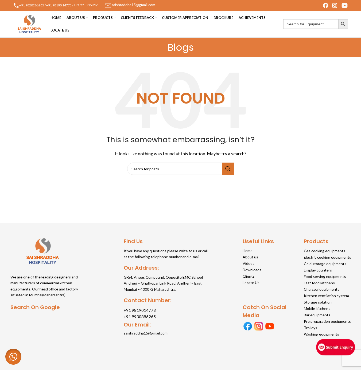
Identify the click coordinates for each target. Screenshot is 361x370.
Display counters (318, 270)
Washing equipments (321, 334)
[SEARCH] (228, 169)
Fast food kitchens (319, 283)
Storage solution (318, 302)
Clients (249, 276)
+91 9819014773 (140, 310)
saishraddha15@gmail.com (146, 333)
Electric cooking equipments (327, 257)
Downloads (252, 269)
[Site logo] (29, 23)
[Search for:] (310, 24)
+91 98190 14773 (59, 5)
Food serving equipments (325, 276)
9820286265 (34, 5)
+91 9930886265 (86, 5)
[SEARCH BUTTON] (343, 24)
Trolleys (310, 327)
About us (250, 257)
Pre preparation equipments (327, 321)
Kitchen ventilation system (326, 295)
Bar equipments (317, 315)
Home (248, 250)
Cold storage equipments (325, 263)
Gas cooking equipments (324, 251)
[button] (13, 357)
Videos (248, 263)
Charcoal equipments (321, 289)
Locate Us (251, 282)
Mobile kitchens (317, 308)
